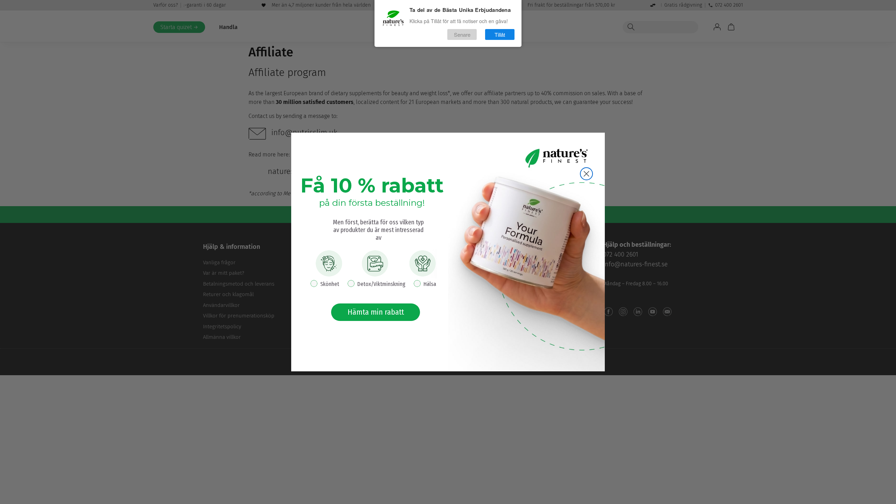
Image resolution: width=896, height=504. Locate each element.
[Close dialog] (586, 174)
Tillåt (500, 34)
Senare (462, 34)
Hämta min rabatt (376, 312)
